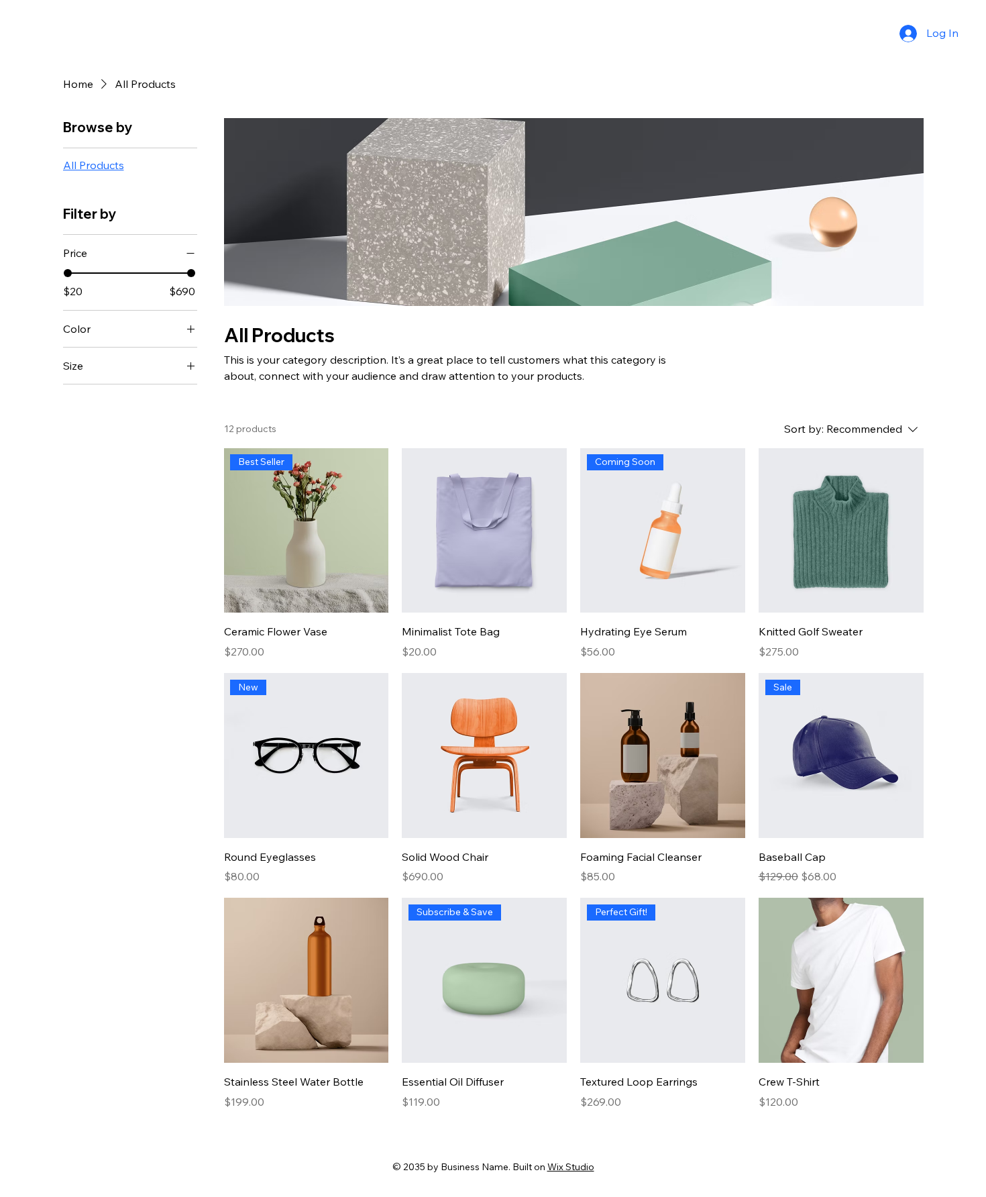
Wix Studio (570, 1167)
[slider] (68, 273)
